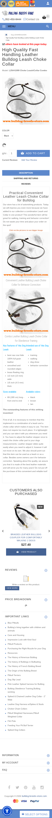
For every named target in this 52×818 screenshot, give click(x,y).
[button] (47, 26)
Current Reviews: (10, 160)
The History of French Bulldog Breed (24, 666)
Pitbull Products (15, 644)
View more (12, 588)
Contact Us (32, 19)
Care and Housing (16, 635)
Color (5, 130)
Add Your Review (29, 160)
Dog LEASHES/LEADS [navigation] (18, 35)
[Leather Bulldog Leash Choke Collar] (26, 310)
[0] (44, 19)
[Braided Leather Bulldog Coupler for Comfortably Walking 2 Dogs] (26, 516)
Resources (12, 653)
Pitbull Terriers (14, 675)
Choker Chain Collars (17, 709)
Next (49, 531)
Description (26, 173)
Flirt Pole (12, 721)
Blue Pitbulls (13, 623)
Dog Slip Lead (14, 679)
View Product (28, 552)
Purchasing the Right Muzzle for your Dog (27, 648)
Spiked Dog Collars (16, 730)
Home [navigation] (6, 35)
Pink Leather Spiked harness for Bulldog (26, 684)
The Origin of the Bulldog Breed (22, 671)
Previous (3, 531)
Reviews (25, 184)
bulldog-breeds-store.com (34, 796)
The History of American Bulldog (22, 657)
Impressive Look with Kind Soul (22, 639)
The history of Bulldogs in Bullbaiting (24, 662)
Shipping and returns (26, 178)
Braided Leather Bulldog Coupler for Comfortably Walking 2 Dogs (26, 537)
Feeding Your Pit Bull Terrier (20, 725)
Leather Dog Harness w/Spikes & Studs (26, 704)
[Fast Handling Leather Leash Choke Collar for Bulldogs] (26, 255)
